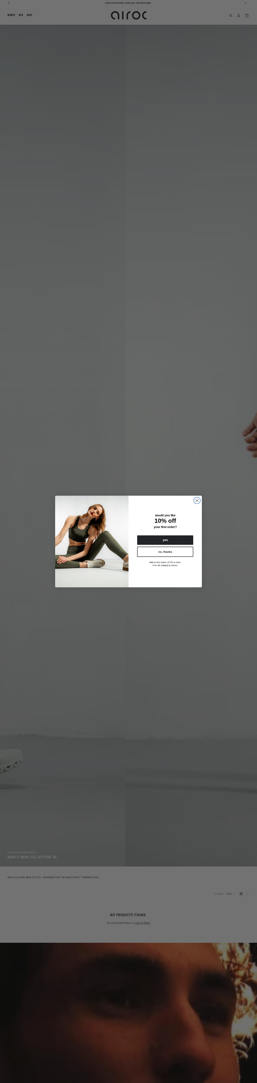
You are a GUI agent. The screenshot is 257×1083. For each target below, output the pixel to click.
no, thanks (165, 551)
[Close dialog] (197, 500)
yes (165, 540)
